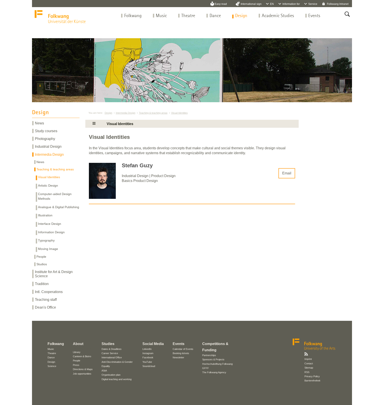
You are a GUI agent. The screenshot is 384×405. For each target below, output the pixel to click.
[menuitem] (133, 16)
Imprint (308, 359)
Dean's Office (45, 307)
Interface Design (49, 223)
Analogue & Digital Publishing (58, 207)
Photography (45, 139)
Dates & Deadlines (112, 349)
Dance (215, 16)
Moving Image (48, 249)
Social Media (153, 344)
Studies (108, 344)
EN (272, 4)
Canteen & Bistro (82, 356)
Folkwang (133, 16)
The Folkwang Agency (214, 372)
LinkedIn (147, 349)
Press (76, 365)
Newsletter (178, 357)
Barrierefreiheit (312, 380)
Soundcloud (148, 366)
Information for (291, 4)
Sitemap (308, 367)
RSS (306, 372)
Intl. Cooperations (49, 292)
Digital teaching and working (117, 379)
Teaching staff (46, 299)
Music (161, 16)
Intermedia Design (49, 154)
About (78, 344)
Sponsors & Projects (213, 359)
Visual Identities (49, 177)
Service (312, 4)
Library (76, 352)
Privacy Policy (312, 376)
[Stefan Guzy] (102, 198)
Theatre (188, 16)
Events (314, 16)
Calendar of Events (183, 349)
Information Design (51, 232)
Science (52, 366)
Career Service (110, 353)
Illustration (45, 215)
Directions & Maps (83, 369)
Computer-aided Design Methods (55, 196)
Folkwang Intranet (337, 4)
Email (286, 173)
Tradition (42, 284)
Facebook (147, 357)
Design (241, 16)
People (41, 256)
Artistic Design (48, 185)
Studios (41, 264)
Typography (46, 240)
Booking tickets (181, 353)
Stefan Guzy (137, 165)
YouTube (147, 362)
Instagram (147, 353)
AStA (104, 370)
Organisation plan (111, 374)
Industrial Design (48, 146)
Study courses (46, 131)
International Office (112, 357)
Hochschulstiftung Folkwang (217, 364)
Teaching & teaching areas (55, 169)
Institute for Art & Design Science (54, 274)
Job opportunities (82, 373)
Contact (308, 363)
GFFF (205, 368)
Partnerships (209, 355)
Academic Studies (278, 16)
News (39, 123)
